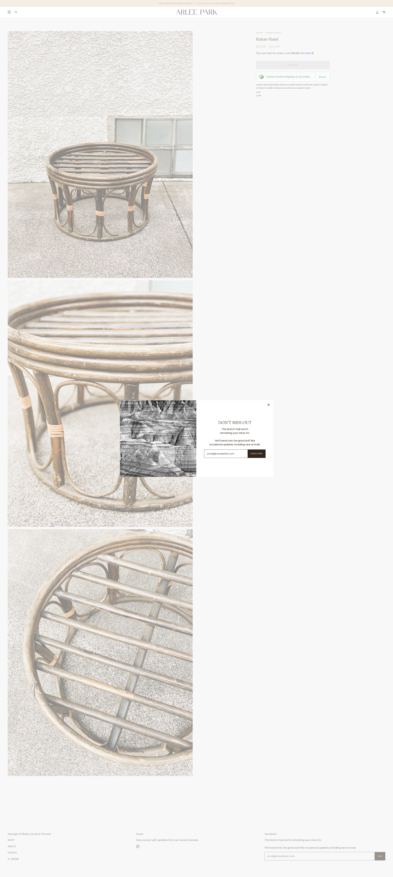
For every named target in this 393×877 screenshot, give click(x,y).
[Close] (268, 404)
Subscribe (256, 453)
